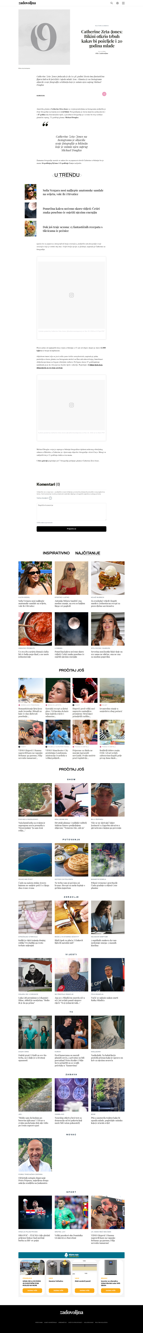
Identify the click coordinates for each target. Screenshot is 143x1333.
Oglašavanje (88, 1322)
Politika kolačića (101, 1322)
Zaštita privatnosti (75, 1322)
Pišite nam (39, 1322)
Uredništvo (62, 1322)
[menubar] (117, 3)
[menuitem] (117, 3)
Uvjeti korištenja (50, 1322)
